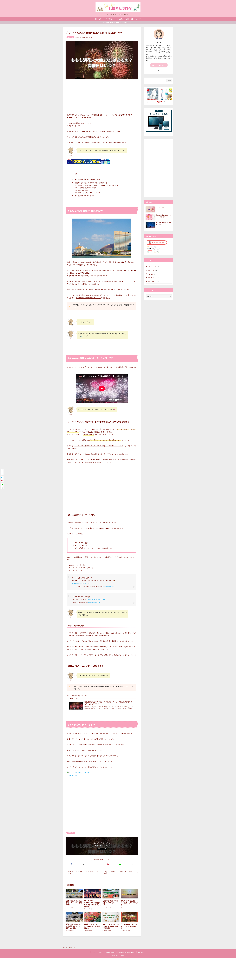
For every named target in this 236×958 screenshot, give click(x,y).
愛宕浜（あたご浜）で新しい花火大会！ (89, 193)
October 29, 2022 (94, 602)
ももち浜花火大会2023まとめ (84, 196)
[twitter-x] (159, 71)
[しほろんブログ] (118, 7)
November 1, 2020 (109, 586)
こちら (83, 336)
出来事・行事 (71, 37)
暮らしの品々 (153, 281)
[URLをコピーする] (132, 864)
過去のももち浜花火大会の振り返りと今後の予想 (91, 183)
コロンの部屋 (153, 266)
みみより (152, 274)
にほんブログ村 (72, 775)
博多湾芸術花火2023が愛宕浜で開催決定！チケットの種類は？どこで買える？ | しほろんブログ (108, 703)
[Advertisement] (102, 95)
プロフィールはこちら (159, 65)
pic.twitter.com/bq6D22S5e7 (96, 599)
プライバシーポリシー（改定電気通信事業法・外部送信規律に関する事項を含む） (113, 952)
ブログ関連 (152, 270)
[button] (71, 864)
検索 (169, 80)
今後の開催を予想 (83, 190)
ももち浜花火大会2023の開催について (87, 180)
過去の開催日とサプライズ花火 (87, 188)
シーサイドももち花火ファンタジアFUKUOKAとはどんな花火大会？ (98, 185)
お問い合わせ (141, 952)
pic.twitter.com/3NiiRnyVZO (81, 583)
